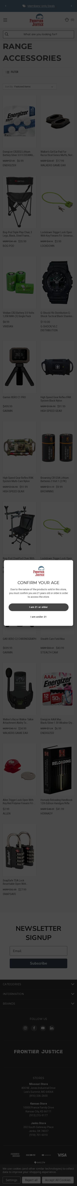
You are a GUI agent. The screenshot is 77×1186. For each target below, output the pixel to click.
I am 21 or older (38, 607)
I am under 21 (38, 616)
